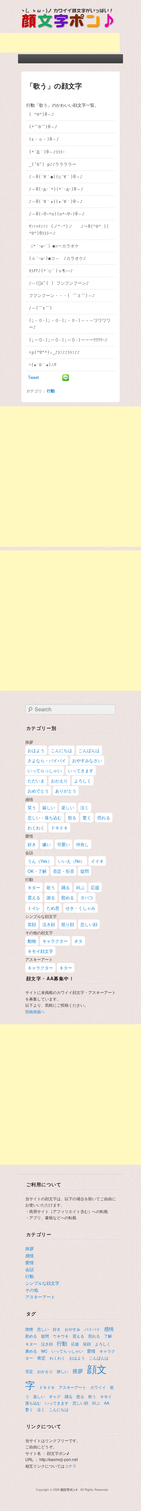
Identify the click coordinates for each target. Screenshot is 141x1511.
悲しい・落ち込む (45, 817)
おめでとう (38, 791)
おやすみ (72, 1329)
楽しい (67, 807)
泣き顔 (48, 924)
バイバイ (92, 1329)
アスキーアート (40, 1297)
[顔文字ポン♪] (68, 29)
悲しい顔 (88, 924)
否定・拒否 (63, 871)
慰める (67, 897)
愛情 (29, 1262)
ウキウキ (61, 1336)
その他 (31, 1290)
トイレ (34, 908)
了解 (108, 1336)
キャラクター (55, 941)
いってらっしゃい (45, 770)
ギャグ (55, 1396)
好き (32, 844)
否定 (29, 1371)
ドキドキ (59, 828)
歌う (51, 887)
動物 (32, 941)
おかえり (59, 781)
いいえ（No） (71, 861)
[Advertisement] (70, 476)
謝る (51, 897)
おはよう (36, 750)
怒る (72, 817)
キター (34, 887)
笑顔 (32, 924)
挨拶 (29, 1248)
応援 (95, 887)
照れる (103, 817)
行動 (51, 391)
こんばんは (89, 750)
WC (44, 1351)
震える (34, 897)
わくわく (36, 828)
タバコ (86, 897)
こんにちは (61, 750)
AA (106, 1403)
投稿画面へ (35, 1011)
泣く (84, 807)
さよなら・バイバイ (47, 760)
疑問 (84, 871)
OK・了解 (37, 871)
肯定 (41, 1358)
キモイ (106, 1396)
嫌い (46, 844)
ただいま (36, 781)
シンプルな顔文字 (42, 1283)
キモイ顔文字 (40, 951)
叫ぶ (80, 887)
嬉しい (48, 807)
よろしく (82, 781)
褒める (31, 1351)
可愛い (63, 844)
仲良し (82, 844)
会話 (29, 1269)
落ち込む (33, 1403)
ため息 (53, 908)
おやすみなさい (87, 760)
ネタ (78, 941)
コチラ (70, 1466)
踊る (65, 887)
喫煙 (29, 1329)
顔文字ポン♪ (69, 1489)
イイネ (97, 861)
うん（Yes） (40, 861)
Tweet (33, 377)
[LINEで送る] (65, 377)
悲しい (43, 1329)
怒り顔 (67, 924)
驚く (87, 817)
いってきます (80, 770)
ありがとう (65, 791)
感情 (29, 1255)
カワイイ (98, 1387)
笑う (32, 807)
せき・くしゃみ (80, 908)
